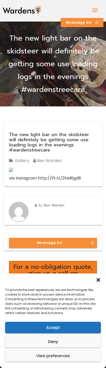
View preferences (53, 355)
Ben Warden (49, 161)
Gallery (22, 161)
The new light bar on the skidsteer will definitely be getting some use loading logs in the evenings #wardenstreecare (49, 142)
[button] (98, 279)
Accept (53, 327)
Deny (53, 341)
